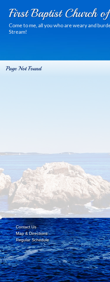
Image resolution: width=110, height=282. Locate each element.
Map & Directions (30, 233)
